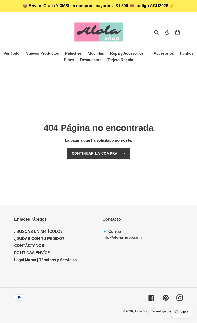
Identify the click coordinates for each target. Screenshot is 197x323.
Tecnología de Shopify (167, 311)
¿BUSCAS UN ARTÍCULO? (38, 231)
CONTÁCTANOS (29, 245)
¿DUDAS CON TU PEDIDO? (39, 238)
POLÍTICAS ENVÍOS (32, 253)
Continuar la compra (94, 153)
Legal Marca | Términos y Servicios (45, 259)
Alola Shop (142, 311)
